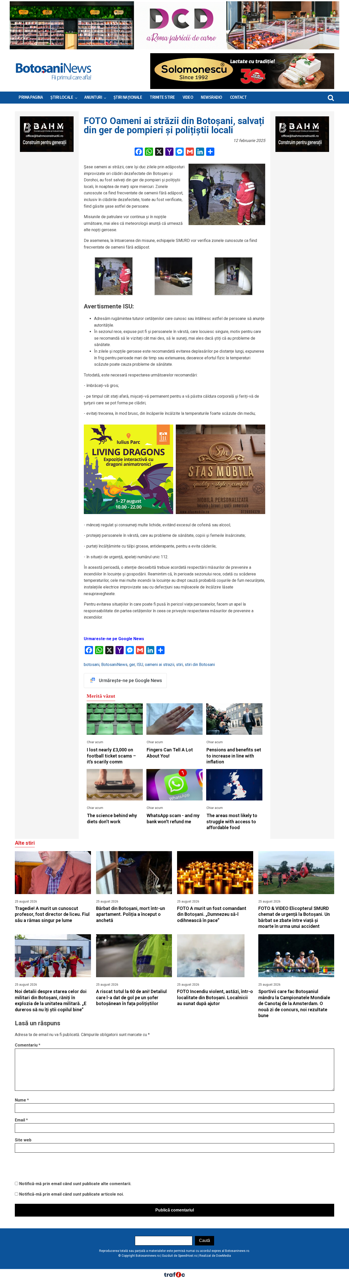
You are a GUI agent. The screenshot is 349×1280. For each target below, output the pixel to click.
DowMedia (223, 1255)
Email (21, 1120)
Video (188, 97)
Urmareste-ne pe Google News (114, 638)
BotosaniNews (114, 664)
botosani (91, 664)
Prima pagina (31, 97)
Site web (23, 1140)
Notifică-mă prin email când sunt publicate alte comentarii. (75, 1183)
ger (132, 664)
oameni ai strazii (159, 664)
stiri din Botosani (200, 664)
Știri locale (61, 97)
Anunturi (93, 97)
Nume (22, 1100)
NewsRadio (211, 97)
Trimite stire (162, 97)
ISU (140, 664)
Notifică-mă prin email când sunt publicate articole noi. (71, 1194)
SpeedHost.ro (187, 1255)
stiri (179, 664)
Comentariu (27, 1045)
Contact (238, 97)
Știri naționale (127, 97)
